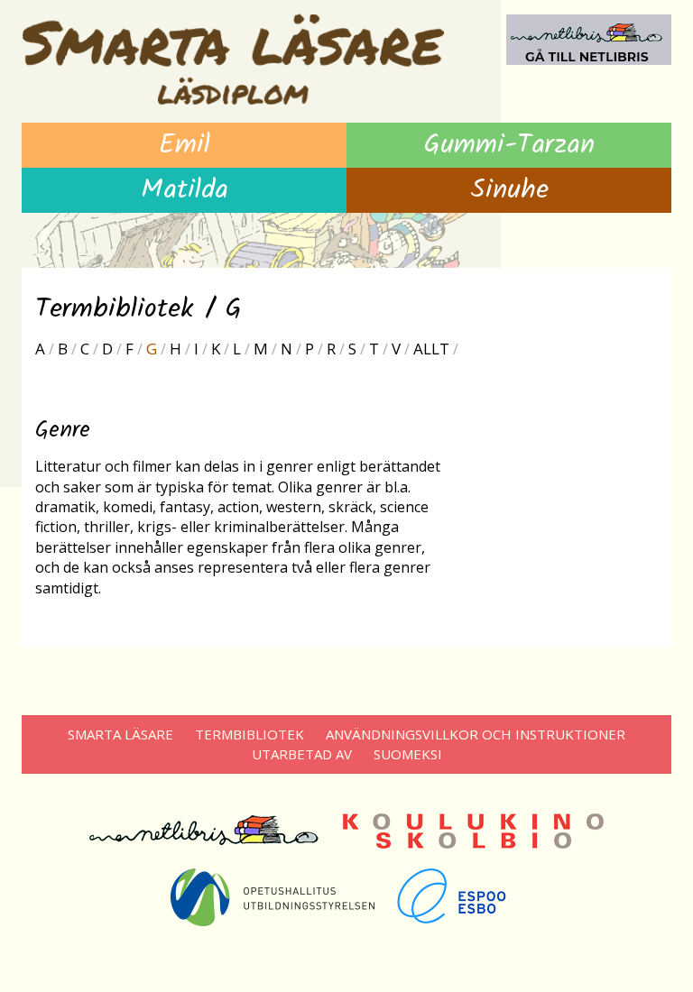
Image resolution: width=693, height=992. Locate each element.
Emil (184, 145)
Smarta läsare (120, 734)
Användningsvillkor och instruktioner (475, 734)
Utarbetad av (302, 754)
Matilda (184, 190)
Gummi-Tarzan (509, 145)
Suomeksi (408, 754)
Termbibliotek (249, 734)
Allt (431, 348)
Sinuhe (509, 190)
